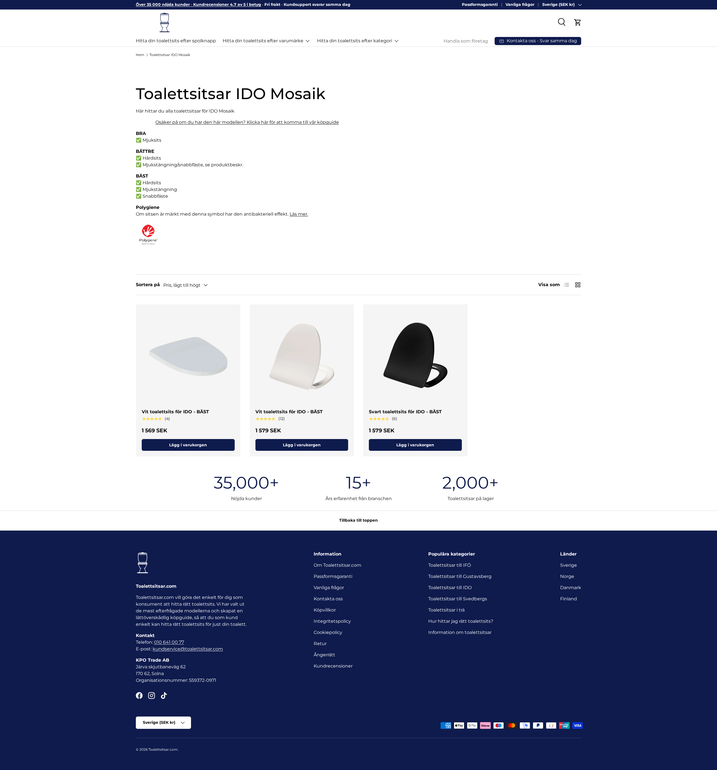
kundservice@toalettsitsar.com (188, 649)
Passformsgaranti (480, 4)
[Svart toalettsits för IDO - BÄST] (415, 356)
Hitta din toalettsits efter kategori (354, 40)
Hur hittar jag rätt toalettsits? (460, 621)
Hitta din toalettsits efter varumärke (263, 40)
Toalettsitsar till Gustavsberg (460, 576)
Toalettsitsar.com (163, 749)
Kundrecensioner (333, 666)
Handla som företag (466, 41)
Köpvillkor (325, 610)
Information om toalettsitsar (460, 632)
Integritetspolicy (332, 621)
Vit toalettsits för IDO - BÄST (175, 411)
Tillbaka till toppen (358, 520)
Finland (568, 598)
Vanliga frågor (520, 4)
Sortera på (148, 284)
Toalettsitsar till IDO (450, 587)
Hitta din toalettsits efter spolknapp (176, 40)
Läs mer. (299, 214)
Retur (320, 643)
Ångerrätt (324, 654)
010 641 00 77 (169, 642)
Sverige (568, 565)
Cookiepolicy (328, 632)
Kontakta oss (328, 598)
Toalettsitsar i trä (446, 610)
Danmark (570, 587)
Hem (140, 55)
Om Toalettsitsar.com (337, 565)
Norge (567, 576)
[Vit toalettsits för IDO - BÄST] (188, 356)
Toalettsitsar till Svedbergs (457, 598)
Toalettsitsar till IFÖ (449, 565)
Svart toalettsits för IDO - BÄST (405, 411)
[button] (578, 22)
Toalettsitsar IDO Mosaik (170, 55)
